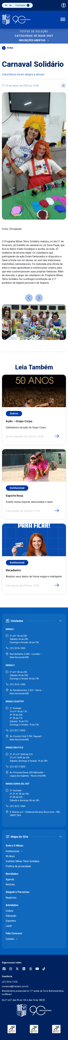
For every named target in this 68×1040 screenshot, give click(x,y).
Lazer (9, 925)
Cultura (9, 910)
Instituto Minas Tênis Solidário (22, 861)
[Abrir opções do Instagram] (11, 969)
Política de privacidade (18, 866)
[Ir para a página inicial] (16, 20)
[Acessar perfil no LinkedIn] (24, 969)
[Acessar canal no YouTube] (37, 969)
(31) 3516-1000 (17, 648)
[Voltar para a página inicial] (34, 1010)
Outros (10, 54)
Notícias (10, 884)
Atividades (12, 905)
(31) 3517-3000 (17, 766)
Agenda (10, 879)
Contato (10, 939)
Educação (11, 915)
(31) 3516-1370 (9, 982)
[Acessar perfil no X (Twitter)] (17, 969)
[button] (29, 298)
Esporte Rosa (14, 495)
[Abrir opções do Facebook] (4, 969)
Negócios (11, 897)
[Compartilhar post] (63, 86)
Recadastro (13, 570)
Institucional (17, 487)
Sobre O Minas (14, 845)
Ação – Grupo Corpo (19, 421)
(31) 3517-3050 (17, 730)
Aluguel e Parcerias (17, 891)
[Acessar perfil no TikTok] (44, 969)
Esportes (11, 920)
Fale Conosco (14, 933)
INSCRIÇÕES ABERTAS (32, 40)
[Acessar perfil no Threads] (30, 969)
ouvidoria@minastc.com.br (15, 986)
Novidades (12, 873)
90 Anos (10, 856)
